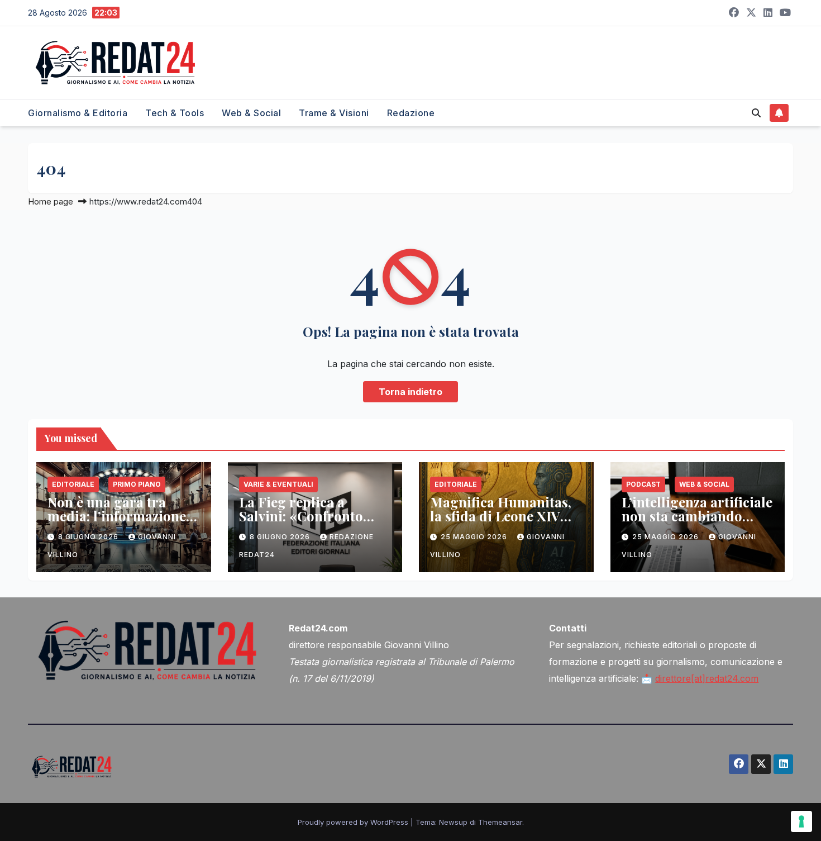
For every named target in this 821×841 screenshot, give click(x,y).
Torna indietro (410, 391)
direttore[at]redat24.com (706, 678)
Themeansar (500, 822)
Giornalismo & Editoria (77, 112)
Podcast (643, 484)
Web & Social (251, 112)
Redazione (411, 112)
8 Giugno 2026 (89, 537)
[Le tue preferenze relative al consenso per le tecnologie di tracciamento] (801, 821)
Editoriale (73, 484)
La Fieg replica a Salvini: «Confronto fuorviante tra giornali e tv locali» (311, 523)
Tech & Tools (174, 112)
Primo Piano (137, 484)
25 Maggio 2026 (475, 537)
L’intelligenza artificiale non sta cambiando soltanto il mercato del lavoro (697, 523)
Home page (50, 201)
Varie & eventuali (278, 484)
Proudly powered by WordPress (354, 822)
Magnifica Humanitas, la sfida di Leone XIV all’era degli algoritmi (500, 516)
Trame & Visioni (334, 112)
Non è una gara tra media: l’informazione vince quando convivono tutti (116, 523)
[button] (756, 112)
